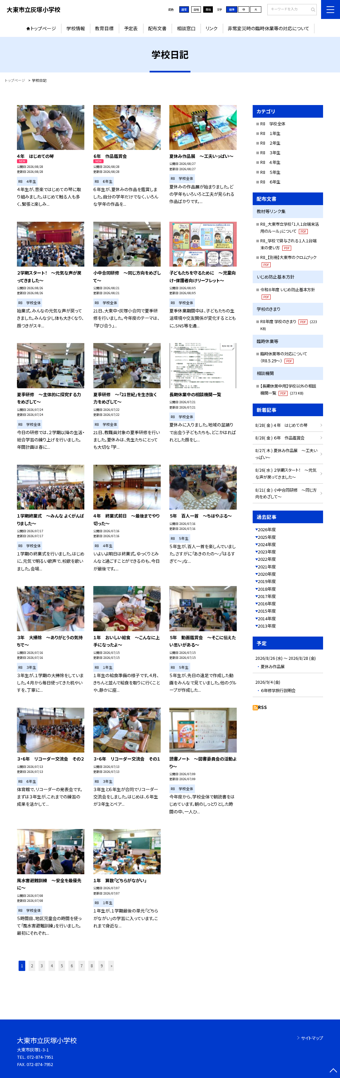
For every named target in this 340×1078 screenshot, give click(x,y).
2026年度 (267, 529)
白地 (196, 9)
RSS (262, 707)
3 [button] (42, 965)
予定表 (131, 28)
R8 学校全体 (272, 124)
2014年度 (267, 618)
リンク (211, 28)
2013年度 (267, 626)
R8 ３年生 (270, 153)
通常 (184, 9)
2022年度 (267, 559)
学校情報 (75, 28)
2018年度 (267, 589)
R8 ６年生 (270, 182)
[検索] (311, 10)
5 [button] (62, 965)
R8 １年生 (270, 133)
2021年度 (267, 566)
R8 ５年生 (270, 172)
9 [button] (102, 965)
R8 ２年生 (270, 143)
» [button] (112, 965)
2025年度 (267, 537)
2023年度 (267, 551)
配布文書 (157, 28)
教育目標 (104, 28)
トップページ (43, 28)
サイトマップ (312, 1038)
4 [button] (52, 965)
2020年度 (267, 574)
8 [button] (92, 965)
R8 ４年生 (270, 162)
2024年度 (267, 544)
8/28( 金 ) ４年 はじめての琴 (281, 425)
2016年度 (267, 603)
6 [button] (72, 965)
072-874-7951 (40, 1057)
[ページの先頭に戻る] (333, 1071)
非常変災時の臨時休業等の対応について (268, 28)
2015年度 (267, 611)
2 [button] (32, 965)
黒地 (208, 9)
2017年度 (267, 596)
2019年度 (267, 581)
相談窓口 (186, 28)
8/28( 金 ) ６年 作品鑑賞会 (279, 438)
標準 (231, 9)
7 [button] (82, 965)
